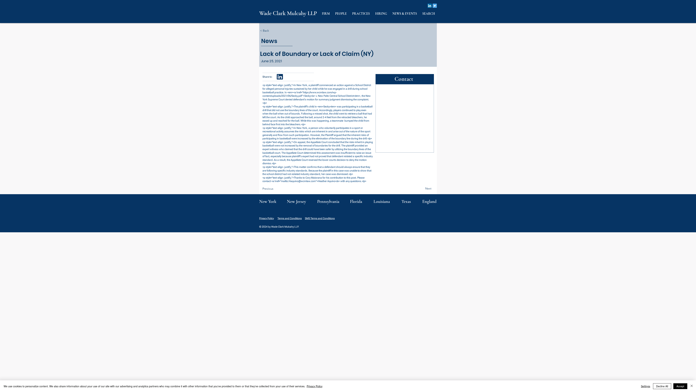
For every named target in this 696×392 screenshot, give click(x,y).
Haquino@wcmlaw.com (302, 181)
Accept (680, 386)
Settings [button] (645, 386)
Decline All (662, 386)
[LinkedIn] (430, 6)
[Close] (691, 386)
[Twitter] (435, 6)
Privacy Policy (266, 218)
